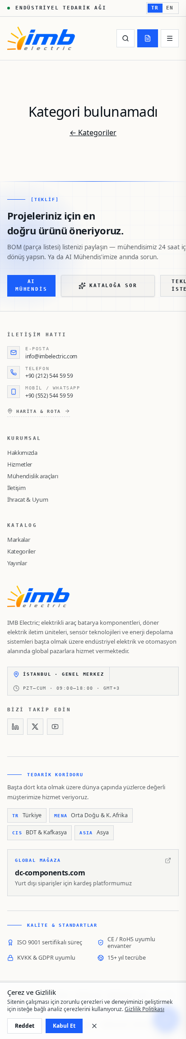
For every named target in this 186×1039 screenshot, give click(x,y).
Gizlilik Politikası (144, 1009)
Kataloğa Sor (113, 285)
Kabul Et (64, 1026)
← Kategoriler (93, 132)
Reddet (24, 1026)
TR (155, 8)
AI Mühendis (31, 285)
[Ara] (125, 38)
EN (170, 8)
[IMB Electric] (41, 38)
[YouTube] (55, 727)
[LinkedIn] (15, 727)
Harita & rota (38, 411)
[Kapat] (94, 1026)
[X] (35, 727)
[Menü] (170, 38)
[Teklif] (147, 38)
